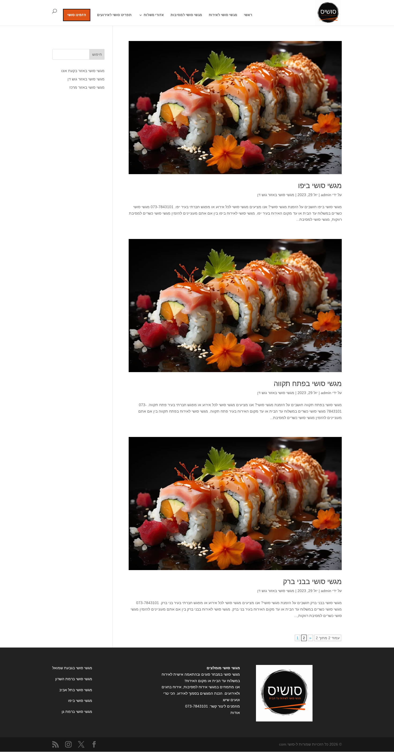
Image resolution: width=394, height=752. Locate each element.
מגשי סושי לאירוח (223, 15)
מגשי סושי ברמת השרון (73, 679)
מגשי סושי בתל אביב (75, 690)
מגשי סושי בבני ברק (312, 582)
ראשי (248, 15)
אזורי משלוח (154, 15)
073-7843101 (196, 706)
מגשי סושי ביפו (320, 186)
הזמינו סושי (76, 15)
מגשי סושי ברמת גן (77, 711)
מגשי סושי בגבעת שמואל (72, 668)
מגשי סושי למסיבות (186, 15)
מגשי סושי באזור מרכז (87, 87)
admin (326, 195)
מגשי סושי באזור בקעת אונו (83, 71)
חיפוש (97, 54)
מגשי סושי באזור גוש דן (275, 195)
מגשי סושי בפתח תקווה (308, 384)
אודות (235, 712)
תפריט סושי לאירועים (114, 15)
